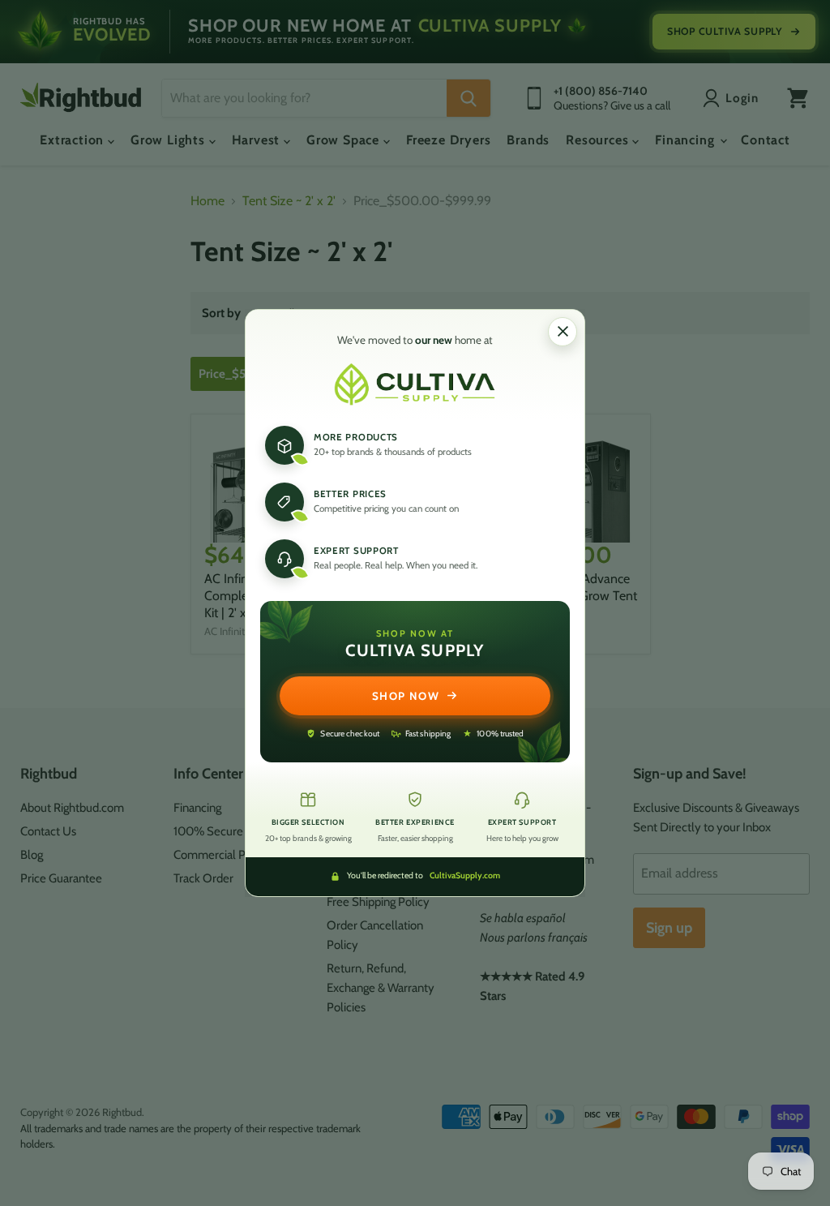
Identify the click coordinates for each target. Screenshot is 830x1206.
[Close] (562, 331)
